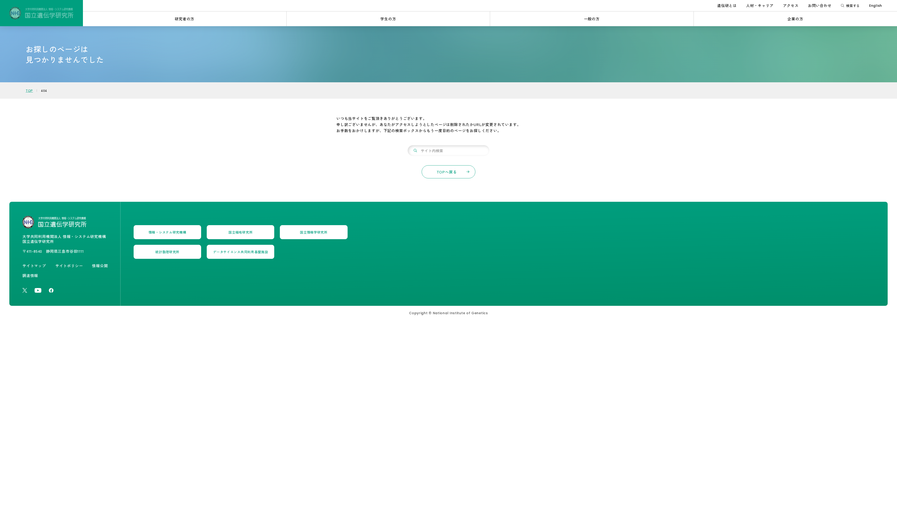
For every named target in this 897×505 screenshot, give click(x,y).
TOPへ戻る (447, 172)
